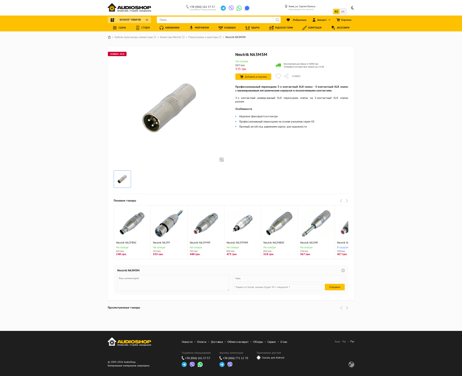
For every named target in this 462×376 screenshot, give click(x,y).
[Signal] (247, 8)
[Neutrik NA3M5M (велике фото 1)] (122, 179)
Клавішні (230, 27)
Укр (344, 341)
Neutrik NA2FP (161, 242)
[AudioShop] (129, 7)
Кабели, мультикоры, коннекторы (134, 37)
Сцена (122, 27)
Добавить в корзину (256, 76)
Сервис (271, 342)
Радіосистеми (284, 27)
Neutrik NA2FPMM (237, 242)
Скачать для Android (273, 357)
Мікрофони (202, 27)
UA (342, 11)
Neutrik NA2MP (309, 242)
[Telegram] (223, 8)
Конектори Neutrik (170, 37)
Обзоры (258, 342)
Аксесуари (343, 27)
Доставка (217, 342)
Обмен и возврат (238, 342)
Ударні (255, 27)
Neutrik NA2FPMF (200, 242)
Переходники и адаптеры (203, 37)
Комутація (314, 27)
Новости (187, 342)
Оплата (201, 342)
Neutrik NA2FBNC (126, 242)
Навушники (172, 27)
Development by (351, 364)
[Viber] (231, 8)
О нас (283, 342)
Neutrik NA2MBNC (274, 242)
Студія (145, 27)
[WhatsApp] (239, 8)
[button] (342, 201)
